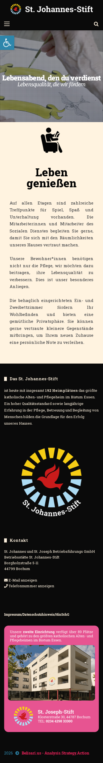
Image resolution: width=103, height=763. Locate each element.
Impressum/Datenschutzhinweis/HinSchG (36, 614)
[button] (7, 43)
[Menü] (7, 23)
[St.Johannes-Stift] (51, 9)
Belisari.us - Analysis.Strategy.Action (55, 753)
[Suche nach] (96, 23)
